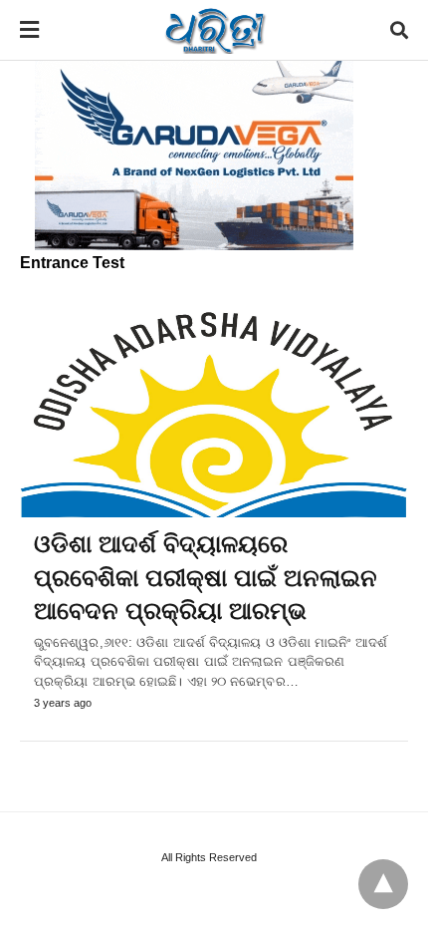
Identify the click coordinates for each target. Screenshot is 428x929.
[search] (399, 30)
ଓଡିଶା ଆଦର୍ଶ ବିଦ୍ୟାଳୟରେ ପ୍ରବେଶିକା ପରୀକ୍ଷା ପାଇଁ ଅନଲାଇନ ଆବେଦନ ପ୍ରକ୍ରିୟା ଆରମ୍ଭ (205, 577)
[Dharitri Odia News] (215, 30)
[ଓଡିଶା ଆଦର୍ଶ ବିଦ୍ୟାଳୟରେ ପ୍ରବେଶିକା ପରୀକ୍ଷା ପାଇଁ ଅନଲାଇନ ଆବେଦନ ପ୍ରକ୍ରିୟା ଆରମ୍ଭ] (214, 411)
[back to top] (383, 884)
